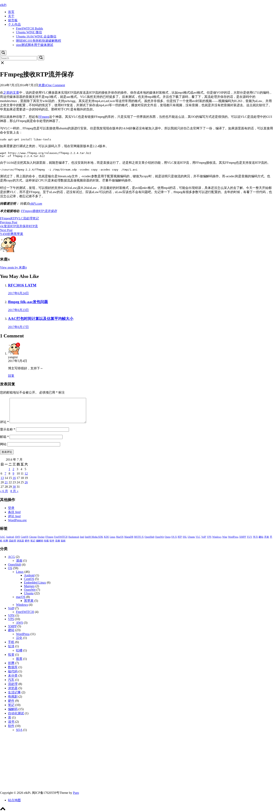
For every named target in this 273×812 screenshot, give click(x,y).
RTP (13, 218)
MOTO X (139, 536)
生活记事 (14, 692)
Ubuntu (191, 536)
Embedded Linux (35, 582)
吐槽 (19, 650)
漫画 (19, 560)
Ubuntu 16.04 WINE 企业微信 (36, 36)
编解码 (39, 540)
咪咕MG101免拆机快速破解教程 (38, 40)
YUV (249, 536)
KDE (106, 536)
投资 (11, 654)
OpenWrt (159, 536)
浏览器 (20, 540)
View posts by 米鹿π (13, 267)
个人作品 (14, 24)
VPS (209, 536)
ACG (11, 556)
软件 (52, 540)
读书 (11, 721)
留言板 (13, 20)
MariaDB (128, 536)
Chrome (33, 536)
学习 (255, 536)
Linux (112, 536)
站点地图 (14, 800)
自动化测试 (16, 713)
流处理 (28, 218)
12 (26, 473)
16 (14, 478)
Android (10, 536)
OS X (174, 536)
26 (26, 482)
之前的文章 (11, 92)
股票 (19, 658)
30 (14, 486)
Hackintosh (73, 536)
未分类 (13, 675)
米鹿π (42, 85)
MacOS (120, 536)
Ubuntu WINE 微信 (29, 32)
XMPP (242, 536)
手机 (11, 642)
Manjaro (29, 586)
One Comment (55, 85)
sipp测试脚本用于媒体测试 (34, 45)
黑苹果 (29, 600)
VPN (11, 615)
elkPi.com (36, 203)
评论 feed (14, 516)
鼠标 (63, 540)
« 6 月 (4, 491)
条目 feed (14, 512)
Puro (76, 792)
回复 (11, 375)
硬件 (27, 540)
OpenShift (149, 536)
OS (10, 568)
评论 (4, 422)
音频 (57, 540)
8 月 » (14, 491)
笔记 (36, 218)
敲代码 (13, 671)
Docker (41, 536)
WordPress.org (17, 520)
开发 (266, 536)
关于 (11, 16)
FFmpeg (43, 116)
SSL (185, 536)
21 (6, 482)
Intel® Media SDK (94, 536)
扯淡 (11, 646)
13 (2, 478)
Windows (216, 536)
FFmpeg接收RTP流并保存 (39, 211)
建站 (261, 536)
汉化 (19, 637)
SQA (19, 730)
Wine (224, 536)
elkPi (3, 5)
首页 (11, 12)
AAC (2, 536)
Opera (167, 536)
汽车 (11, 679)
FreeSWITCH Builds (29, 28)
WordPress (233, 536)
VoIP (203, 536)
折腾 (5, 540)
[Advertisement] (120, 763)
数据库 (13, 667)
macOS (20, 597)
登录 (11, 508)
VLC (19, 218)
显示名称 (7, 429)
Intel (82, 536)
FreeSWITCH (61, 536)
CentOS (24, 536)
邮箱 (4, 436)
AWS (17, 536)
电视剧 (13, 696)
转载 (46, 540)
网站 (3, 444)
